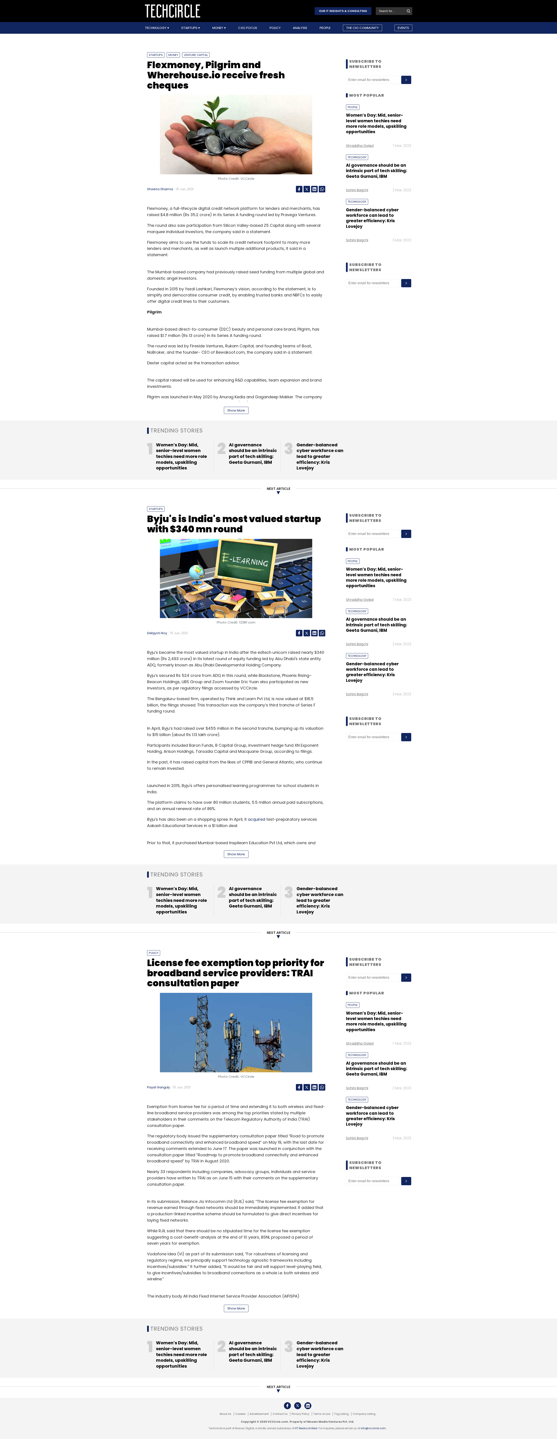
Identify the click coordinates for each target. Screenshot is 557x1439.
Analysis (300, 28)
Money (218, 28)
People (325, 28)
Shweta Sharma (160, 189)
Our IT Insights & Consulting (343, 11)
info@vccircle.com (373, 1428)
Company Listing (364, 1414)
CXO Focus (247, 28)
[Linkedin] (314, 189)
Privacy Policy (300, 1414)
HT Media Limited (306, 1428)
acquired (256, 819)
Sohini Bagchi (357, 190)
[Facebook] (299, 189)
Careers (240, 1414)
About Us (225, 1414)
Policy (275, 28)
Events (403, 27)
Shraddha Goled (360, 145)
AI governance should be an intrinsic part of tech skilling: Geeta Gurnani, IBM (376, 170)
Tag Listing (341, 1414)
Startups (189, 28)
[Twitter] (307, 189)
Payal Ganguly (158, 1087)
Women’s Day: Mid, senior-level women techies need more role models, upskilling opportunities (376, 123)
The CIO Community (362, 27)
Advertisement (259, 1414)
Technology (156, 28)
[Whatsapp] (322, 189)
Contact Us (280, 1414)
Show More (236, 410)
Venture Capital (196, 55)
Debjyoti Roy (157, 633)
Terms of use (321, 1414)
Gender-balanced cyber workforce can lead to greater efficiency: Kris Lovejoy (372, 218)
